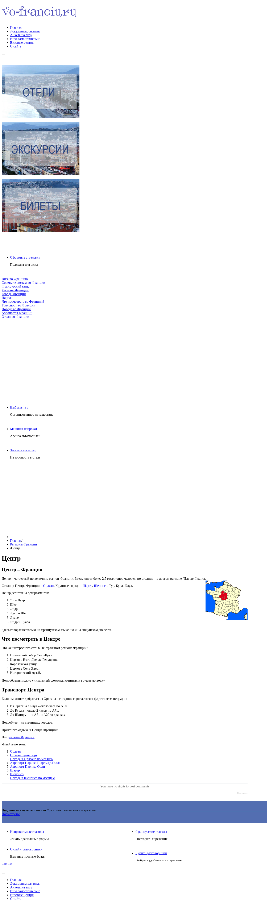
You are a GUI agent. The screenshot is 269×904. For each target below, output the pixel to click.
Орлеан (48, 585)
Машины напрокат (23, 429)
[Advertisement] (125, 358)
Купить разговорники (151, 853)
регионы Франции (21, 737)
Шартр (87, 585)
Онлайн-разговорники (26, 849)
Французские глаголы (151, 831)
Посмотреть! (11, 814)
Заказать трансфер (23, 450)
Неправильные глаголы (27, 831)
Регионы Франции (23, 544)
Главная (15, 540)
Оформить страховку (25, 257)
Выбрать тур (19, 407)
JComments (242, 793)
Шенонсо (100, 585)
